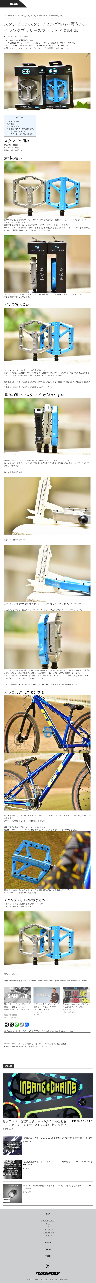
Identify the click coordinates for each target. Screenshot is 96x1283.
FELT (48, 1223)
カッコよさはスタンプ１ (15, 131)
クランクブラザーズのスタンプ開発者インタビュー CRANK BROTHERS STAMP (46, 1007)
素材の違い (10, 124)
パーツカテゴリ (41, 16)
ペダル (61, 16)
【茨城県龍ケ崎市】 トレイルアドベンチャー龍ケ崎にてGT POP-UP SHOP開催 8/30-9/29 (57, 1163)
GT (49, 1226)
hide (22, 117)
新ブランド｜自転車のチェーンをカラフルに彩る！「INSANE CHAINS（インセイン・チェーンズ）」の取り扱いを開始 (48, 1123)
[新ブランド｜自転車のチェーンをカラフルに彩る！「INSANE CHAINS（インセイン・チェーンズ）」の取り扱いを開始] (48, 1096)
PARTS (32, 16)
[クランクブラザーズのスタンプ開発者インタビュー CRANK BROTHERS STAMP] (47, 995)
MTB (27, 16)
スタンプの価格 (12, 121)
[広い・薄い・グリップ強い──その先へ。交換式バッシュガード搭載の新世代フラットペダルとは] (17, 995)
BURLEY (48, 1235)
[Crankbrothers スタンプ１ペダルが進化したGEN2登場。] (76, 995)
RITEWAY (48, 1229)
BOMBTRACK (48, 1232)
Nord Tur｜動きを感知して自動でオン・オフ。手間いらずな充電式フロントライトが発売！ (58, 1187)
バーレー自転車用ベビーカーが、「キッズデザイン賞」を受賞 (41, 1044)
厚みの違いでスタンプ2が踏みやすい (20, 129)
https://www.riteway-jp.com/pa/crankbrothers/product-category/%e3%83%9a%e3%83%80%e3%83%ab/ (47, 980)
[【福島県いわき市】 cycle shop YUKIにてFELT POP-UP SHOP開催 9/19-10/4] (12, 1146)
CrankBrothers (53, 16)
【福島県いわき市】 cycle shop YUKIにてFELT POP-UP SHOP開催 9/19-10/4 (57, 1138)
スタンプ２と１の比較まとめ (20, 134)
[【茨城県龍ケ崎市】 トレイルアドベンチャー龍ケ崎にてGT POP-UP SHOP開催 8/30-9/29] (12, 1169)
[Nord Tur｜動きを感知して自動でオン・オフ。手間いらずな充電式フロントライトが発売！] (12, 1193)
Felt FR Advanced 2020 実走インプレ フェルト (31, 1046)
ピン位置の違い (12, 126)
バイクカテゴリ (19, 16)
